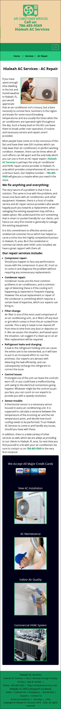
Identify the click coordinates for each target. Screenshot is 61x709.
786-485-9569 (30, 25)
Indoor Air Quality (31, 579)
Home (17, 56)
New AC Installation (30, 488)
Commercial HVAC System (30, 625)
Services (29, 56)
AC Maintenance (30, 534)
